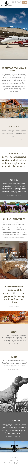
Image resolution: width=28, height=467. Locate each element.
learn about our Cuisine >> (14, 346)
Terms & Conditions (10, 465)
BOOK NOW (25, 2)
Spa (20, 455)
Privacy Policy (19, 465)
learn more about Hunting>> (14, 369)
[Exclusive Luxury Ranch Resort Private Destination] (6, 3)
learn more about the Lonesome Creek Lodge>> (14, 141)
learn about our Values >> (14, 306)
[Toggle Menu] (25, 6)
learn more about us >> (14, 94)
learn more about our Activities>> (14, 195)
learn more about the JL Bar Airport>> (14, 436)
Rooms (11, 455)
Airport (23, 455)
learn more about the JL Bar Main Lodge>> (14, 139)
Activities (16, 455)
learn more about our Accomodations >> (14, 263)
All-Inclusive (6, 455)
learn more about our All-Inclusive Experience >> (14, 237)
